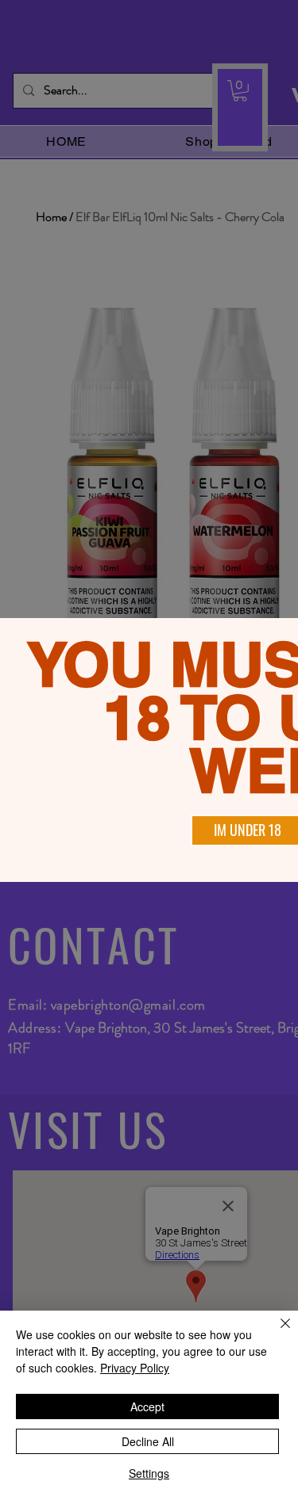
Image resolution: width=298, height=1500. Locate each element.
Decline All (148, 1441)
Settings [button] (149, 1473)
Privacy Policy (134, 1368)
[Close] (276, 1333)
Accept (147, 1406)
